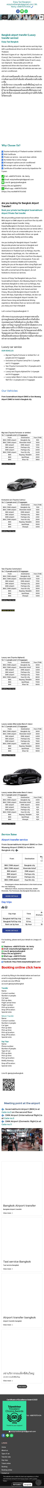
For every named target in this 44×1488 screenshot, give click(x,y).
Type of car (6, 1454)
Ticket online (6, 1463)
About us (5, 1450)
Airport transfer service (15, 839)
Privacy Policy (24, 1478)
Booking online (7, 1470)
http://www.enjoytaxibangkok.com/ (26, 961)
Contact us (5, 1473)
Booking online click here (21, 967)
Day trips (5, 1460)
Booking (4, 1467)
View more (7, 1213)
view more (22, 1386)
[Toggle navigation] (41, 17)
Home (4, 1447)
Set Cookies (17, 1484)
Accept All (27, 1484)
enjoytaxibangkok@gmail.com (20, 978)
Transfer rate (6, 1457)
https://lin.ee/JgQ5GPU (11, 185)
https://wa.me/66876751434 (13, 191)
